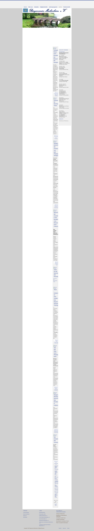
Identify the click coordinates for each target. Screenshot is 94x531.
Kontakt (68, 528)
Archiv (60, 7)
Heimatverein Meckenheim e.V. (44, 520)
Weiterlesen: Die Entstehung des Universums (56, 463)
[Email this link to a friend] (54, 48)
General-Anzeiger (26, 512)
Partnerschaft (66, 7)
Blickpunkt (25, 515)
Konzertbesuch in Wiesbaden (56, 489)
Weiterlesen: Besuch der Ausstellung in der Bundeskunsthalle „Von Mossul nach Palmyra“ (57, 265)
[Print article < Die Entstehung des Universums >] (55, 434)
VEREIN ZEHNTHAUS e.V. (43, 515)
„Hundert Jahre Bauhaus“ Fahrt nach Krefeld (56, 495)
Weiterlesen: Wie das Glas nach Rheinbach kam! (56, 389)
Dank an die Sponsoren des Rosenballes (57, 273)
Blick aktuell (25, 517)
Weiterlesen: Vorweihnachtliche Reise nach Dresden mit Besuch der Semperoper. (56, 95)
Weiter (56, 504)
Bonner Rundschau (26, 514)
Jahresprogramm (53, 7)
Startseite (60, 528)
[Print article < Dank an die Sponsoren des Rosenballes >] (55, 267)
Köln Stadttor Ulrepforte (56, 486)
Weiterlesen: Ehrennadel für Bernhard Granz (56, 137)
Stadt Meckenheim (42, 512)
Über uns (30, 7)
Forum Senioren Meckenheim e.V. (44, 517)
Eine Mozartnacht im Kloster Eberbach (56, 478)
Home (25, 7)
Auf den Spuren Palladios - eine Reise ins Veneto (56, 472)
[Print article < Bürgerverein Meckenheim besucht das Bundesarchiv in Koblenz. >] (55, 392)
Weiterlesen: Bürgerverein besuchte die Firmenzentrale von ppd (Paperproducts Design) (56, 207)
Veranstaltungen (62, 51)
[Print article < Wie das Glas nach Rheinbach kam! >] (55, 345)
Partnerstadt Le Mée (42, 514)
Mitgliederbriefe (43, 7)
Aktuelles (36, 7)
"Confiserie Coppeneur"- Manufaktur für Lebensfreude (56, 482)
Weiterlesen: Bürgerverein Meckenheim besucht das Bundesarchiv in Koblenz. (56, 432)
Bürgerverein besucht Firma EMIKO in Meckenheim (56, 467)
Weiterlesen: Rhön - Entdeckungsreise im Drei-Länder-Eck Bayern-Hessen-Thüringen (57, 343)
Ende (56, 505)
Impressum (64, 528)
